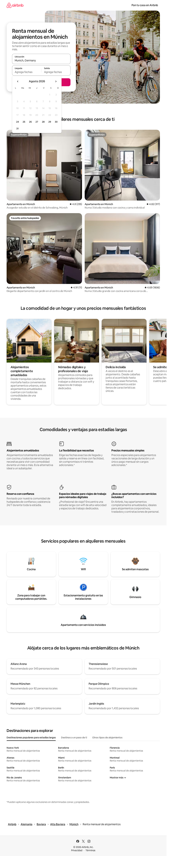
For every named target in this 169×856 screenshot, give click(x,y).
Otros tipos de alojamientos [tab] (107, 737)
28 (43, 121)
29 (49, 121)
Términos (90, 850)
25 (24, 121)
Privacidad (76, 850)
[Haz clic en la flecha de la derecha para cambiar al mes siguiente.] (56, 81)
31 (17, 128)
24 (17, 121)
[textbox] (27, 72)
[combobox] (41, 60)
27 (36, 121)
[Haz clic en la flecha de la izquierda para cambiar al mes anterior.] (18, 81)
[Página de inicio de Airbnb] (15, 5)
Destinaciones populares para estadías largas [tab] (31, 737)
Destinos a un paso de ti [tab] (74, 737)
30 (56, 121)
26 (30, 121)
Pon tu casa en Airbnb (145, 5)
